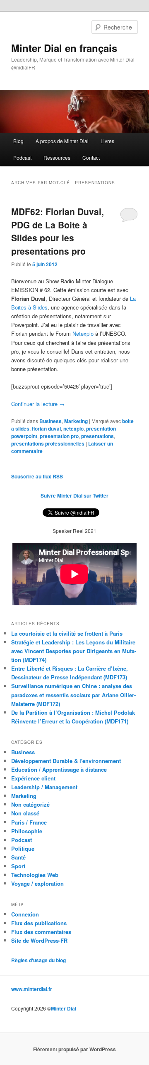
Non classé (25, 813)
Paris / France (29, 822)
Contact (91, 157)
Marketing (76, 421)
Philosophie (26, 831)
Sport (18, 866)
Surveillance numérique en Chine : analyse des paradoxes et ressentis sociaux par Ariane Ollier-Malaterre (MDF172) (73, 694)
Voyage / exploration (37, 883)
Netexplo (83, 333)
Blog (18, 140)
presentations (97, 436)
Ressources (56, 157)
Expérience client (33, 778)
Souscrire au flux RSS (37, 476)
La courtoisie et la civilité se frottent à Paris (67, 633)
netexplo (73, 428)
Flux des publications (39, 923)
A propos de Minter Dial (62, 140)
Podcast (22, 157)
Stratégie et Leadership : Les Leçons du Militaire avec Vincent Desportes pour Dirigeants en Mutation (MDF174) (73, 651)
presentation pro (59, 436)
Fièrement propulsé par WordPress (74, 1049)
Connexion (25, 914)
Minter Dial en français (64, 48)
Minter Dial (63, 1008)
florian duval (46, 428)
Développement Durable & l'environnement (66, 761)
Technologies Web (34, 875)
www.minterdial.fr (31, 989)
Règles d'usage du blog (38, 960)
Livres (107, 140)
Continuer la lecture (38, 404)
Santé (18, 857)
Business (50, 421)
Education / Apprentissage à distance (59, 769)
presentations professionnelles (47, 443)
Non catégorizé (30, 804)
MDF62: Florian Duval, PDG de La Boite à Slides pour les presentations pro (57, 231)
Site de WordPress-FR (39, 940)
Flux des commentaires (41, 932)
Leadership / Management (44, 787)
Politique (22, 848)
